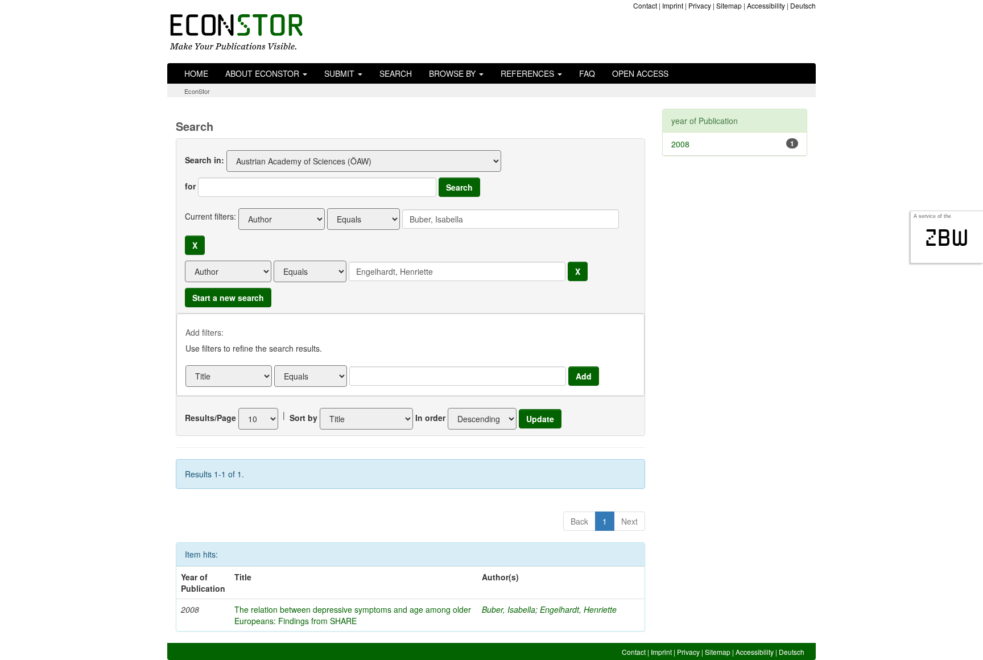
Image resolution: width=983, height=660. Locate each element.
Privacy (699, 5)
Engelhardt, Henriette (578, 609)
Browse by (453, 73)
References (528, 73)
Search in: (204, 160)
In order (430, 417)
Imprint (672, 5)
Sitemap (729, 5)
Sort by (303, 417)
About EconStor (263, 73)
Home (196, 73)
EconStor (197, 91)
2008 (680, 144)
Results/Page (210, 417)
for (190, 186)
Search (395, 73)
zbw (947, 238)
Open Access (640, 73)
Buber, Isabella (508, 609)
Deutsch (803, 5)
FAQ (587, 73)
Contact (645, 5)
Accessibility (766, 5)
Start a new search (228, 297)
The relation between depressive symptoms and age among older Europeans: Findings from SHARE (352, 615)
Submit (340, 73)
